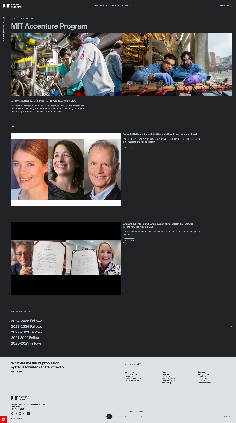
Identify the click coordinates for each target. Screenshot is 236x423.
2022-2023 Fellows (26, 332)
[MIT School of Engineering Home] (12, 6)
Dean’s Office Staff (169, 380)
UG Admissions (204, 380)
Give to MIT (134, 364)
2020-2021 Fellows (26, 343)
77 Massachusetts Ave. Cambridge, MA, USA (28, 405)
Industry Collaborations (134, 378)
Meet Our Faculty (168, 378)
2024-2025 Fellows (26, 321)
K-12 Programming (132, 380)
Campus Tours (203, 374)
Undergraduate (99, 6)
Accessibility (166, 383)
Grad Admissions (204, 383)
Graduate (113, 6)
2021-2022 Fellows (26, 338)
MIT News (128, 148)
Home (13, 18)
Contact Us (202, 378)
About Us (165, 374)
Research (126, 6)
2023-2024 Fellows (26, 326)
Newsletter (202, 376)
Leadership (166, 376)
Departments (224, 6)
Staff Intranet (18, 418)
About (136, 6)
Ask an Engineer (17, 372)
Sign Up (227, 416)
